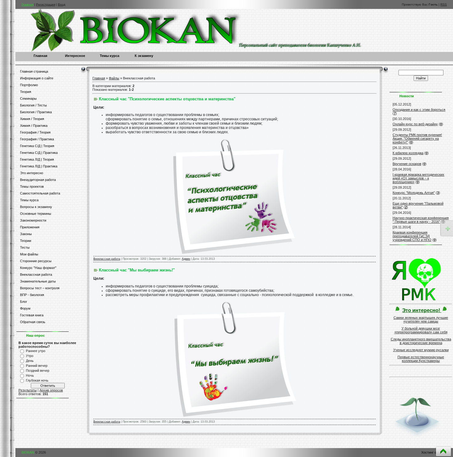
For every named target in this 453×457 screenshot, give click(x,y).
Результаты (27, 390)
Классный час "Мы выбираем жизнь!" (137, 270)
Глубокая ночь (37, 380)
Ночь (30, 375)
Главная (27, 4)
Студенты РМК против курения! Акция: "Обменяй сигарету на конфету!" (417, 138)
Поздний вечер (37, 370)
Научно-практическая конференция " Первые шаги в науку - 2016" (421, 219)
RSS (443, 4)
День (30, 361)
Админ (186, 258)
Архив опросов (51, 390)
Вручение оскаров (407, 164)
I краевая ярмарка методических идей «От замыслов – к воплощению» (418, 178)
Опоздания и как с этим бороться (419, 109)
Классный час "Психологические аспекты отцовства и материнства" (167, 99)
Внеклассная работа (106, 258)
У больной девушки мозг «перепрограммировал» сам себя (420, 330)
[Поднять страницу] (443, 451)
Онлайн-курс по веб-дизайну (415, 124)
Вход (61, 4)
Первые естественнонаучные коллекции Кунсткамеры (421, 359)
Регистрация (45, 4)
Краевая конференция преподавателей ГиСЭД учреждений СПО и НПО (412, 236)
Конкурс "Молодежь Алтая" (414, 192)
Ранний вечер (36, 365)
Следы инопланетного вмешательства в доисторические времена (421, 341)
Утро (29, 356)
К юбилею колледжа (408, 153)
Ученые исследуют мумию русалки (421, 350)
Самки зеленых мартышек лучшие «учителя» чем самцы (421, 319)
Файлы (114, 78)
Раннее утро (35, 351)
